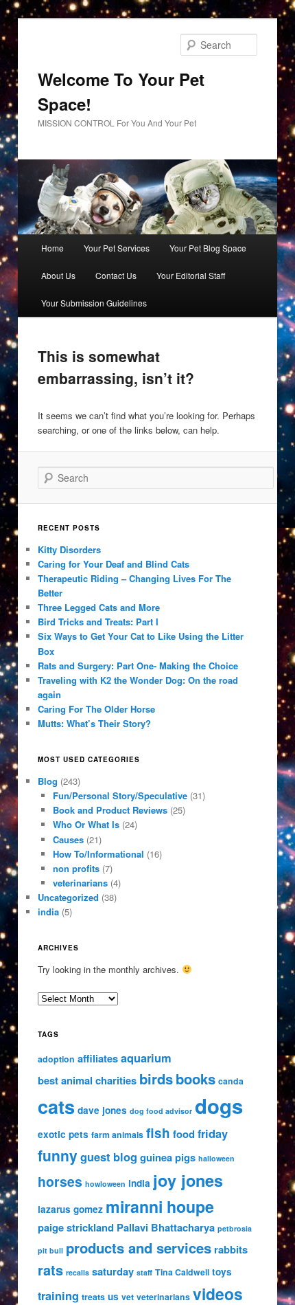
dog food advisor (161, 1111)
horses (60, 1181)
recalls (77, 1272)
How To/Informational (98, 853)
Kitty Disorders (69, 549)
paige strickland (76, 1227)
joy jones (188, 1180)
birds (156, 1079)
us (113, 1296)
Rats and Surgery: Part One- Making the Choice (138, 665)
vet (127, 1297)
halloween (216, 1158)
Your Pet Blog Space (207, 248)
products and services (138, 1248)
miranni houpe (160, 1206)
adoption (56, 1059)
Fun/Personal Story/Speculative (120, 795)
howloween (105, 1184)
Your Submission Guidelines (94, 303)
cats (56, 1106)
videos (218, 1293)
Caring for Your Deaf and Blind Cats (113, 563)
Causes (68, 839)
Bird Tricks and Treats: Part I (98, 621)
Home (52, 248)
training (58, 1295)
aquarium (146, 1057)
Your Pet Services (117, 248)
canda (231, 1081)
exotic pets (63, 1134)
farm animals (117, 1134)
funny (58, 1155)
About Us (58, 275)
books (195, 1079)
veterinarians (80, 882)
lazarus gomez (70, 1209)
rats (50, 1270)
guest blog (108, 1156)
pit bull (50, 1250)
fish (158, 1133)
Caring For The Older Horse (96, 708)
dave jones (102, 1110)
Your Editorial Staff (190, 275)
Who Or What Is (86, 824)
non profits (76, 868)
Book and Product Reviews (110, 809)
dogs (219, 1105)
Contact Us (116, 275)
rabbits (231, 1249)
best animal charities (87, 1080)
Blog (48, 781)
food (184, 1133)
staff (144, 1272)
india (48, 911)
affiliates (98, 1058)
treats (93, 1297)
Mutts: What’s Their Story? (94, 723)
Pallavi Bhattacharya (166, 1227)
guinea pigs (168, 1157)
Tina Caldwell (182, 1272)
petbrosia (234, 1228)
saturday (113, 1271)
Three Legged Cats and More (99, 607)
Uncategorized (68, 897)
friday (213, 1133)
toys (222, 1271)
